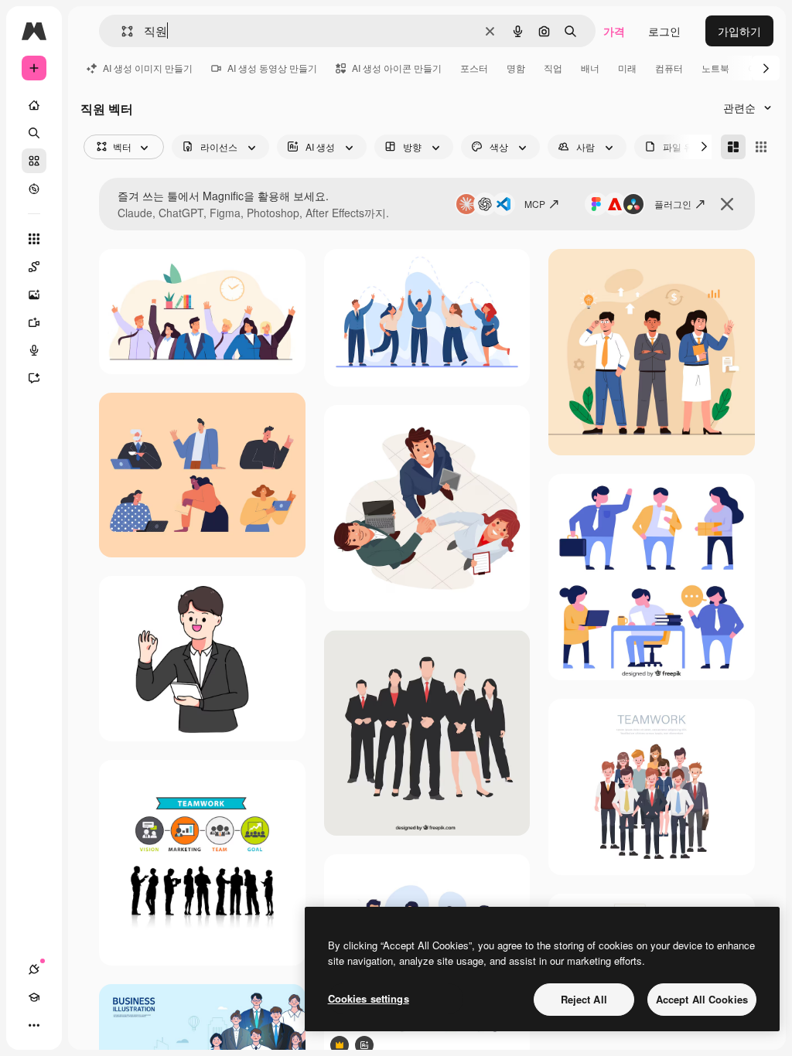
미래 (627, 67)
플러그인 (672, 203)
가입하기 (739, 31)
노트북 (715, 67)
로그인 (664, 31)
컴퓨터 (669, 67)
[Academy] (34, 997)
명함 (516, 67)
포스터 (474, 67)
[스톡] (34, 160)
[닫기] (727, 204)
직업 (553, 67)
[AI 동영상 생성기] (34, 322)
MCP (534, 203)
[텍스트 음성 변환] (34, 350)
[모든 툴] (34, 239)
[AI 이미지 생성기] (34, 294)
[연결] (34, 969)
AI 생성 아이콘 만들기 (397, 67)
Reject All (584, 999)
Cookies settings (368, 998)
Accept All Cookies (702, 999)
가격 (614, 31)
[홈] (34, 105)
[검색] (34, 133)
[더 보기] (34, 1025)
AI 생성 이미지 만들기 (148, 67)
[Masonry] (733, 147)
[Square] (761, 147)
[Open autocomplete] (121, 31)
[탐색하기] (34, 188)
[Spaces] (34, 266)
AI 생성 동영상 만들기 (272, 67)
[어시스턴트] (34, 378)
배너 (590, 67)
